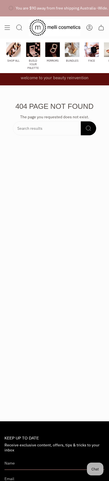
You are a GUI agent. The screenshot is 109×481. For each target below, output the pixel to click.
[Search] (88, 128)
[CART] (101, 27)
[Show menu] (7, 27)
